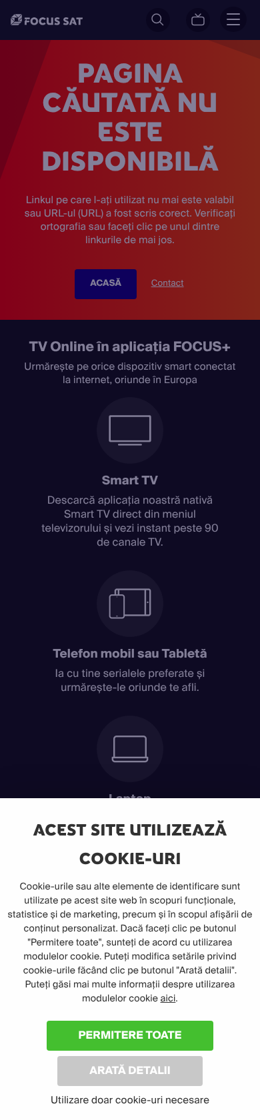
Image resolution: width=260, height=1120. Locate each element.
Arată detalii (130, 1070)
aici (168, 999)
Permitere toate (130, 1035)
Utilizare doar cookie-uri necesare (130, 1100)
